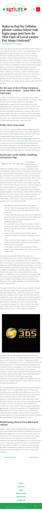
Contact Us (21, 500)
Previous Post (8, 457)
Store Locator (21, 493)
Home (21, 483)
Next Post (35, 457)
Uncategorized (7, 44)
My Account (21, 497)
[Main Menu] (38, 9)
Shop (21, 490)
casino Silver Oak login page (21, 138)
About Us (21, 487)
